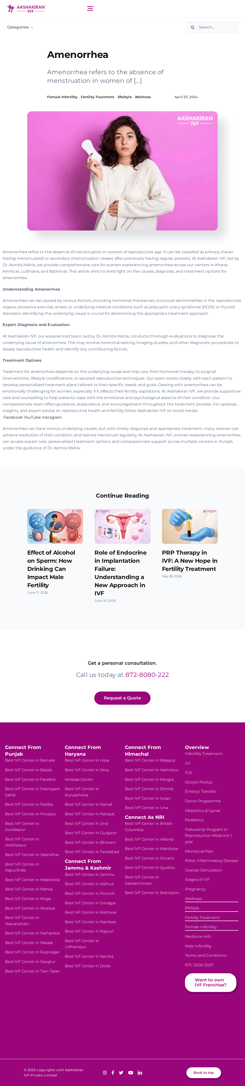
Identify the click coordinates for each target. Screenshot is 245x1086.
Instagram (52, 417)
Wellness (143, 97)
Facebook (13, 417)
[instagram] (105, 1072)
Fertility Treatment (97, 97)
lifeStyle (125, 97)
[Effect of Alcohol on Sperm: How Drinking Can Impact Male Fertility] (55, 526)
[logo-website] (26, 6)
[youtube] (130, 1072)
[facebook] (112, 1072)
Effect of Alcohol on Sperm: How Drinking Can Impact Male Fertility (51, 569)
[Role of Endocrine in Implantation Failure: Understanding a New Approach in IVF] (122, 526)
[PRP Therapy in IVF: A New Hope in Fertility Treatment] (190, 526)
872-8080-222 (147, 675)
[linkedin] (140, 1072)
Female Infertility (62, 97)
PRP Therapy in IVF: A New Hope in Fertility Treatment (190, 560)
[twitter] (121, 1072)
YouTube (32, 417)
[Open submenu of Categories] (31, 27)
